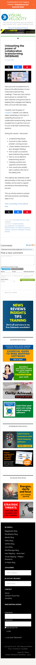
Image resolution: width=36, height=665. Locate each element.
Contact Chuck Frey (12, 596)
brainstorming (18, 224)
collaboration (9, 226)
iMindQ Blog (9, 537)
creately (7, 229)
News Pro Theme (23, 652)
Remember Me (12, 628)
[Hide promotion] (33, 4)
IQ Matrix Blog (10, 562)
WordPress (22, 654)
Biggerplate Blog (11, 531)
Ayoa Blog (8, 547)
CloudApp (24, 649)
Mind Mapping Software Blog (14, 17)
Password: (8, 620)
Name (2, 271)
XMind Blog (9, 541)
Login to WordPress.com (17, 269)
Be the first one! (27, 249)
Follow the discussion (33, 245)
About (10, 28)
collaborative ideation (22, 227)
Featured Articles (19, 220)
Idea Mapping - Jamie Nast (15, 553)
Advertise (17, 28)
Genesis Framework (11, 654)
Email (14, 271)
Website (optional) (29, 271)
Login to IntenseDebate (5, 269)
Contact (25, 28)
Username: (9, 612)
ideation (7, 231)
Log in (29, 654)
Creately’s (8, 113)
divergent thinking (24, 229)
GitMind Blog (9, 544)
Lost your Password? (14, 637)
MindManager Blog (12, 550)
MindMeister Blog (11, 534)
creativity (14, 229)
